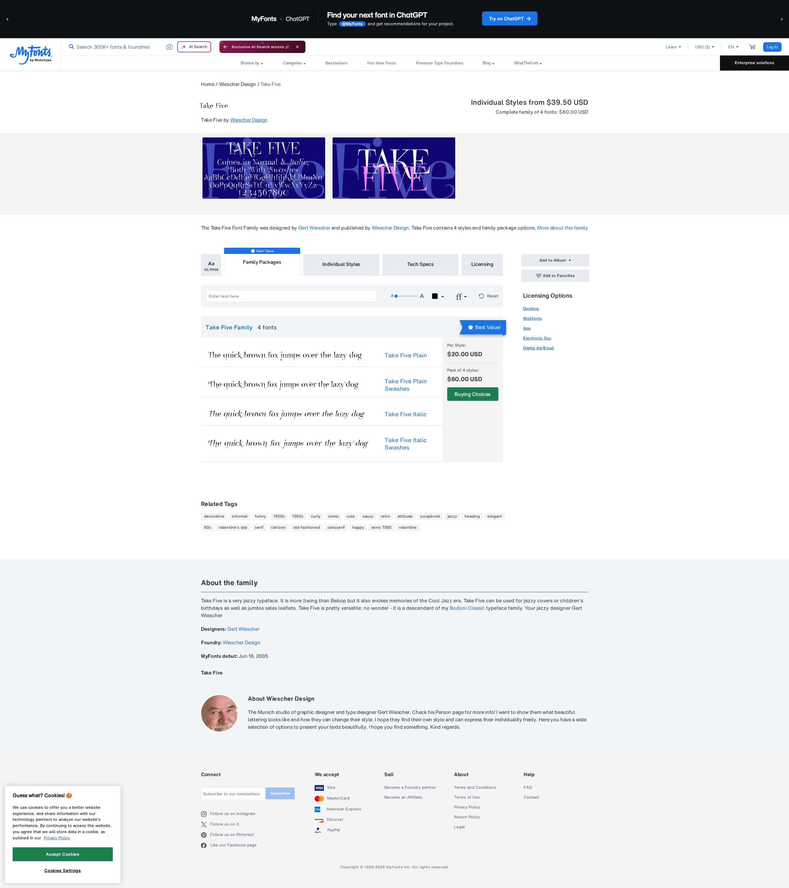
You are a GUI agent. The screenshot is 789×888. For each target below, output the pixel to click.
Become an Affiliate (403, 797)
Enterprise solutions (754, 63)
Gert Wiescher (314, 227)
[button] (7, 19)
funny (260, 516)
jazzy (452, 516)
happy (358, 527)
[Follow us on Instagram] (205, 814)
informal (239, 516)
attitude (405, 516)
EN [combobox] (731, 47)
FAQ (528, 787)
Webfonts (532, 318)
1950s (279, 516)
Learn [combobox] (671, 47)
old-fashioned (306, 527)
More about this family (562, 227)
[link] (70, 47)
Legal (459, 827)
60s (207, 527)
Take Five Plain (406, 355)
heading (472, 516)
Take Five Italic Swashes (406, 444)
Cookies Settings (62, 870)
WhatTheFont (526, 63)
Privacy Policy (467, 807)
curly (316, 516)
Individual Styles (341, 264)
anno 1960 (381, 527)
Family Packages (262, 262)
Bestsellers (336, 63)
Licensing (482, 264)
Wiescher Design (237, 84)
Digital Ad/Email (538, 348)
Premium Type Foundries (439, 63)
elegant (494, 516)
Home (208, 84)
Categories (292, 63)
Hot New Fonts (381, 63)
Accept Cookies (62, 854)
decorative (214, 516)
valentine (408, 527)
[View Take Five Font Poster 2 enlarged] (394, 168)
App (527, 328)
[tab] (211, 265)
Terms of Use (467, 797)
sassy (367, 516)
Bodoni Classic (467, 608)
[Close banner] (297, 47)
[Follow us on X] (205, 824)
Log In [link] (772, 47)
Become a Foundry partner (410, 787)
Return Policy (467, 817)
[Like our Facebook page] (205, 845)
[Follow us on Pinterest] (205, 835)
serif (259, 527)
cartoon (278, 527)
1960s (298, 516)
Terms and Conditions (475, 787)
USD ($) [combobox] (702, 47)
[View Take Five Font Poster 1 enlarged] (263, 168)
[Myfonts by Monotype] (31, 55)
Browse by (250, 63)
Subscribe (280, 793)
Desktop (531, 309)
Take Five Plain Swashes (406, 385)
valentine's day (233, 527)
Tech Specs (420, 264)
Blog (487, 63)
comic (333, 516)
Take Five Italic (406, 414)
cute (350, 516)
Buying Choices (473, 394)
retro (385, 516)
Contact (531, 797)
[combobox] (138, 46)
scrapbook (430, 516)
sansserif (336, 527)
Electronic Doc (537, 338)
